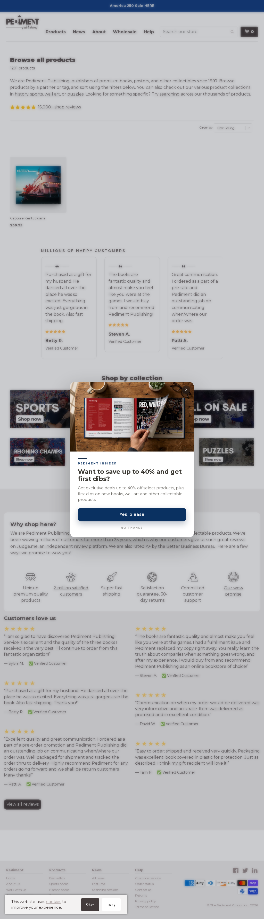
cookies (53, 901)
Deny (111, 905)
